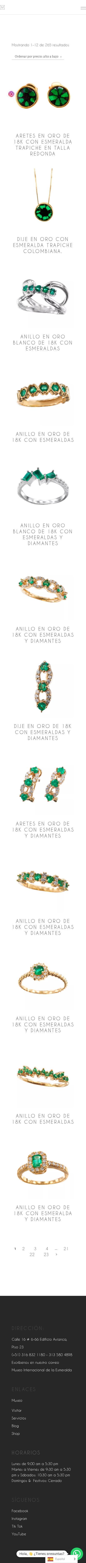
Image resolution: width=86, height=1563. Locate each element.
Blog (15, 1426)
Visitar (17, 1410)
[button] (77, 1554)
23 (46, 1254)
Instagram (19, 1518)
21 (66, 1248)
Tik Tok (17, 1526)
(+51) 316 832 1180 (28, 1355)
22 (32, 1254)
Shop (16, 1433)
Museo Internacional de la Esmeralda (42, 1370)
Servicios (19, 1418)
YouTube (19, 1534)
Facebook (20, 1511)
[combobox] (38, 56)
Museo (17, 1400)
